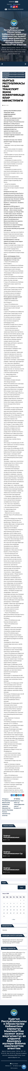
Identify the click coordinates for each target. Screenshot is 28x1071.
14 (17, 906)
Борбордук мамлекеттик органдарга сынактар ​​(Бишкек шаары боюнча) (13, 73)
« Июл (13, 919)
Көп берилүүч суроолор (18, 1065)
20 (14, 909)
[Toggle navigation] (25, 64)
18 (7, 909)
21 (17, 909)
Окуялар (4, 930)
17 (4, 909)
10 (4, 906)
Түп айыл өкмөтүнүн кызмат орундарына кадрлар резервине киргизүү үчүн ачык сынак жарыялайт (13, 996)
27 (14, 913)
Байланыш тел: (8, 1065)
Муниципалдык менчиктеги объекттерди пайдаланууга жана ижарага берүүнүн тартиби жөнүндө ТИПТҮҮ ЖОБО (12, 941)
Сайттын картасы (16, 4)
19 (10, 909)
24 (4, 913)
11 (7, 906)
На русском (9, 4)
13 (14, 906)
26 (10, 913)
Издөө (4, 882)
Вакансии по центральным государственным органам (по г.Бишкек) (13, 77)
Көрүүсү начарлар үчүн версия (15, 9)
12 (10, 906)
